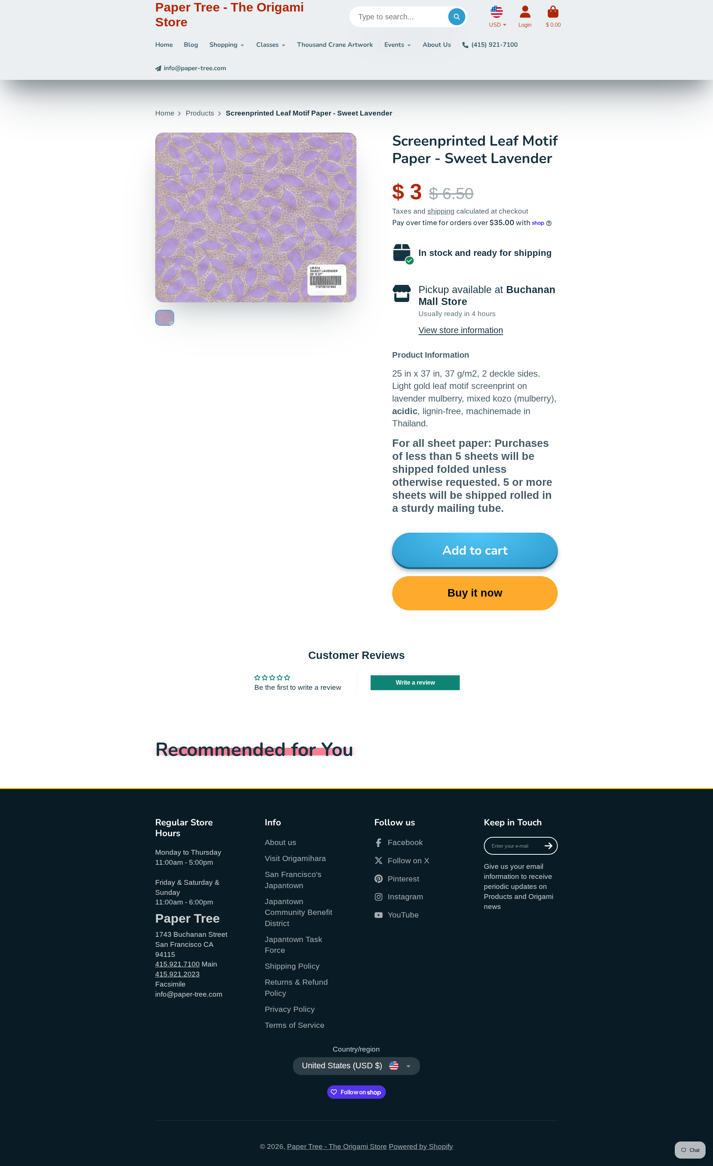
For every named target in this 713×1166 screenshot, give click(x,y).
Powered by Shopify (421, 1146)
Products (200, 113)
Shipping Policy (292, 966)
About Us (437, 44)
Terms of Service (295, 1025)
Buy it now (474, 593)
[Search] (456, 16)
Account (524, 17)
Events (394, 44)
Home (164, 44)
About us (280, 842)
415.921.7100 (177, 964)
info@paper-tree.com (195, 68)
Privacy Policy (290, 1009)
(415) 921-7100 (494, 44)
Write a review (415, 682)
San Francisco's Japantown (293, 880)
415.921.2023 (177, 974)
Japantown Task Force (293, 945)
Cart (553, 17)
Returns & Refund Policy (296, 987)
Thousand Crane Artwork (335, 44)
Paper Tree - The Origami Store (337, 1146)
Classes (267, 44)
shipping (441, 211)
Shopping (223, 44)
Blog (191, 44)
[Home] (234, 16)
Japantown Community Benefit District (298, 912)
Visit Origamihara (295, 858)
